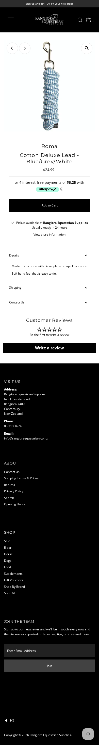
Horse (8, 554)
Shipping (15, 287)
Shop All (9, 593)
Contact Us (17, 302)
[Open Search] (80, 20)
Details (14, 255)
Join (49, 666)
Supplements (13, 573)
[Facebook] (6, 721)
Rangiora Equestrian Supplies (50, 735)
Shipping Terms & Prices (21, 478)
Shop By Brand (14, 586)
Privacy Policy (13, 491)
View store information (49, 234)
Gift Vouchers (13, 580)
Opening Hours (14, 504)
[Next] (24, 48)
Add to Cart (50, 205)
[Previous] (12, 48)
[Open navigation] (15, 20)
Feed (7, 567)
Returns (9, 485)
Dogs (7, 560)
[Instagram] (12, 721)
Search (9, 498)
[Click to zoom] (86, 48)
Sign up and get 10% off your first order (49, 3)
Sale (7, 541)
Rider (7, 547)
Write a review (49, 348)
